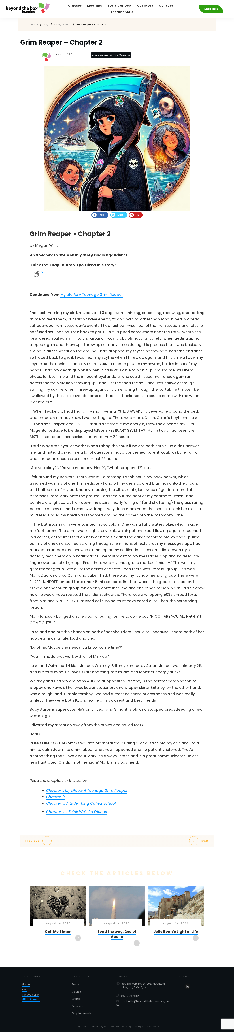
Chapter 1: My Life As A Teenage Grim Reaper (86, 790)
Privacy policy (30, 994)
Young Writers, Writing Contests (111, 54)
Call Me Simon (58, 919)
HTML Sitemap (31, 999)
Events (76, 999)
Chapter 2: (55, 796)
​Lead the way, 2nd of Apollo (117, 919)
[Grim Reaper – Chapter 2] (117, 138)
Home (26, 984)
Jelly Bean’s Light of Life (176, 919)
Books (75, 984)
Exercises (77, 1006)
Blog (24, 989)
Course (76, 992)
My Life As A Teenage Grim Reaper (91, 294)
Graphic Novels (81, 1013)
